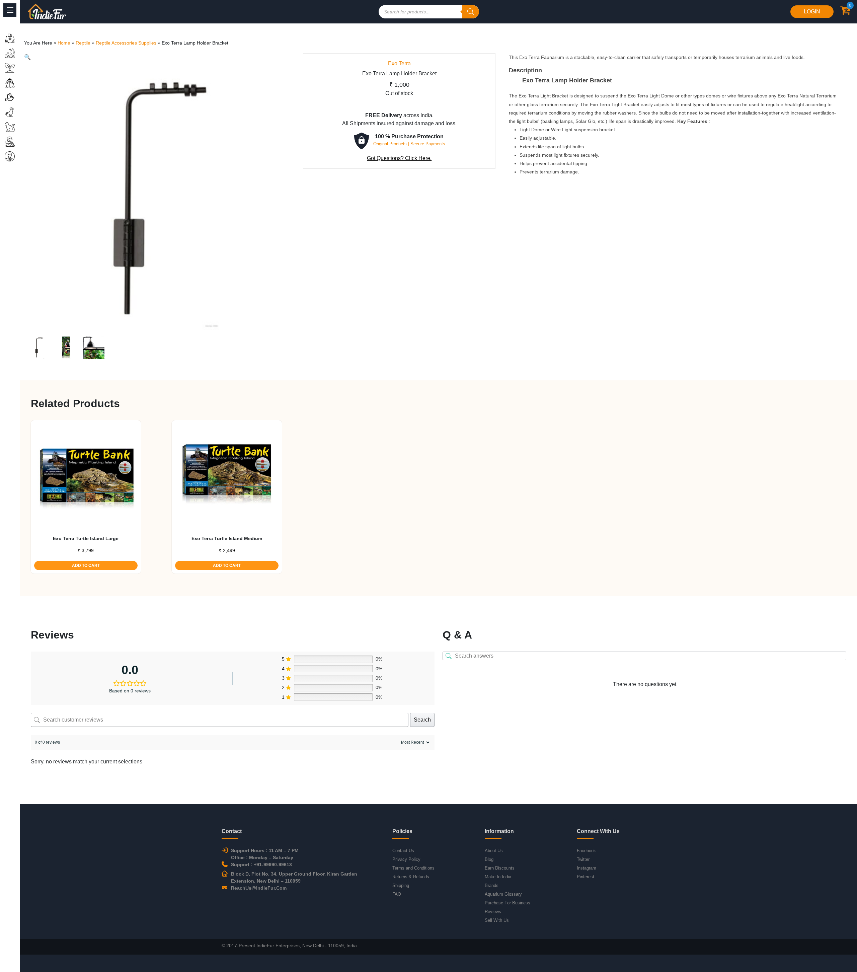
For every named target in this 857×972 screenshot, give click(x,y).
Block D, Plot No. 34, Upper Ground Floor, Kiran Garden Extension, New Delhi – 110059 (294, 877)
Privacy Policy (406, 859)
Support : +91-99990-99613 (261, 864)
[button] (27, 57)
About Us (494, 850)
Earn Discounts (500, 868)
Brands (491, 885)
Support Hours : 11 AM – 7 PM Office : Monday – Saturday (265, 854)
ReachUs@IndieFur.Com (259, 888)
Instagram (586, 868)
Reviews (493, 911)
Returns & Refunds (410, 876)
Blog (489, 859)
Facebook (586, 850)
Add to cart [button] (86, 565)
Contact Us (403, 850)
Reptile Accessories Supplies (126, 43)
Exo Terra (399, 63)
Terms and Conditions (413, 868)
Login (812, 11)
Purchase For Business (507, 902)
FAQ (396, 894)
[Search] (470, 11)
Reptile (83, 43)
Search (422, 720)
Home (64, 43)
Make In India (498, 876)
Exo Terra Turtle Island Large (86, 538)
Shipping (400, 885)
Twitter (583, 859)
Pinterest (585, 876)
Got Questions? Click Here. (399, 158)
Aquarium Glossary (503, 894)
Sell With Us (497, 920)
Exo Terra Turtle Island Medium (226, 538)
